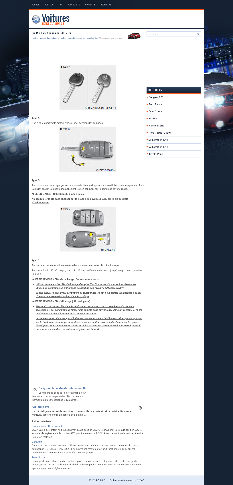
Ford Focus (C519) (160, 132)
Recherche (106, 4)
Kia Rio (35, 38)
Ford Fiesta (155, 104)
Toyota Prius (156, 153)
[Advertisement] (88, 52)
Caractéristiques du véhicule (80, 38)
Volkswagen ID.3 (158, 139)
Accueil (35, 4)
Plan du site (74, 4)
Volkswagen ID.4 (158, 146)
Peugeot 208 (156, 97)
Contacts (90, 4)
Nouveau (49, 4)
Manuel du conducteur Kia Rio (53, 38)
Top (60, 4)
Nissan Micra (156, 125)
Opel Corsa (155, 111)
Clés (96, 38)
